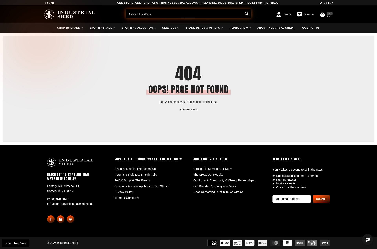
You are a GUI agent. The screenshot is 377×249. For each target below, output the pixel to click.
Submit (321, 199)
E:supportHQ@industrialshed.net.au (70, 204)
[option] (188, 3)
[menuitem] (70, 29)
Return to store (188, 109)
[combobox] (184, 13)
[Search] (188, 13)
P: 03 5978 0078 (57, 199)
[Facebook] (51, 219)
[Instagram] (60, 219)
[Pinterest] (70, 219)
